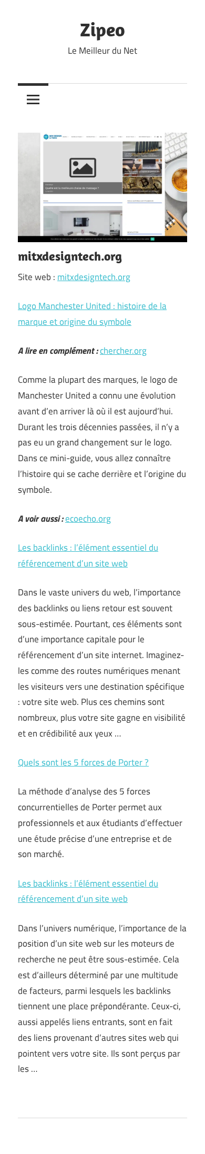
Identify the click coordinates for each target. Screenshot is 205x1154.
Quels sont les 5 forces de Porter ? (83, 762)
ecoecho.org (88, 518)
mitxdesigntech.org (93, 277)
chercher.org (123, 350)
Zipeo (102, 29)
